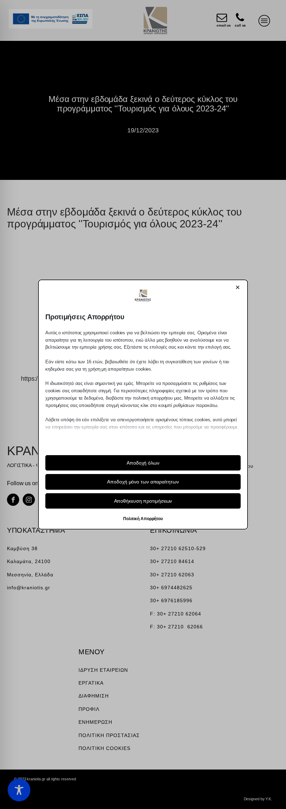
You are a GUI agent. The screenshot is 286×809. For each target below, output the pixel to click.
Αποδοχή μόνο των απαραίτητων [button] (143, 481)
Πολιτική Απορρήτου (143, 518)
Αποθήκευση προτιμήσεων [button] (143, 501)
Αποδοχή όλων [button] (143, 463)
